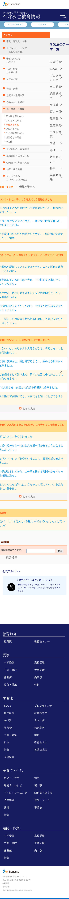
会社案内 (5, 883)
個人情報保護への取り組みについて (16, 880)
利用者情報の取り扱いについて (14, 877)
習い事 (38, 785)
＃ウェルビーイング (15, 24)
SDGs (53, 68)
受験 (6, 655)
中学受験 (9, 662)
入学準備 (9, 799)
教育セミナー (42, 641)
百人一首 (55, 111)
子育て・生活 (13, 770)
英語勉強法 (40, 749)
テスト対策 (10, 735)
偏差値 (8, 677)
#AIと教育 (42, 24)
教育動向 (55, 125)
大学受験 (39, 669)
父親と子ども (12, 129)
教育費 (54, 118)
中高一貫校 (10, 669)
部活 (53, 150)
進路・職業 (10, 684)
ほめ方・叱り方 (13, 120)
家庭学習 (55, 61)
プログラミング (43, 705)
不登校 (38, 807)
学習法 (8, 698)
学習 (53, 143)
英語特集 (11, 557)
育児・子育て (11, 778)
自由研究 (55, 86)
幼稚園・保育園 (43, 792)
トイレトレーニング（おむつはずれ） (16, 50)
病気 (36, 778)
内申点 (38, 677)
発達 (6, 807)
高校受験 (39, 662)
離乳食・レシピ (13, 785)
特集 (53, 168)
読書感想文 (40, 713)
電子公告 (5, 887)
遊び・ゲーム (42, 799)
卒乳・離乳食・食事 (16, 41)
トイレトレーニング (15, 792)
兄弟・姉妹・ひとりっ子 (13, 71)
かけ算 (54, 104)
